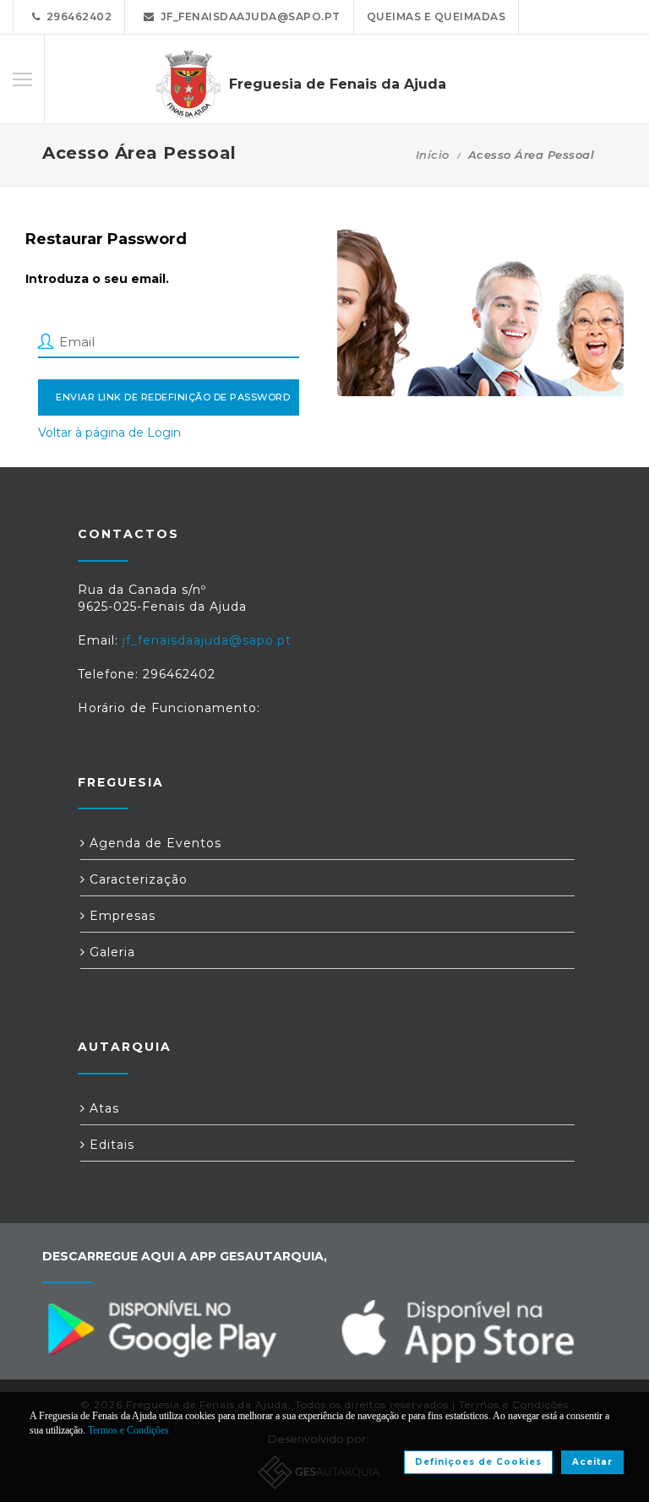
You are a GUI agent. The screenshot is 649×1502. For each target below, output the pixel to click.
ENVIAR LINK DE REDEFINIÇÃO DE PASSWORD (173, 397)
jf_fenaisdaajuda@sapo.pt (248, 16)
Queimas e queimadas (436, 16)
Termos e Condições (128, 1430)
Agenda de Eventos (153, 843)
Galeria (110, 952)
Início (433, 154)
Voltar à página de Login (109, 432)
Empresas (120, 915)
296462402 (76, 16)
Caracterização (136, 879)
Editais (109, 1144)
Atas (102, 1108)
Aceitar (592, 1461)
